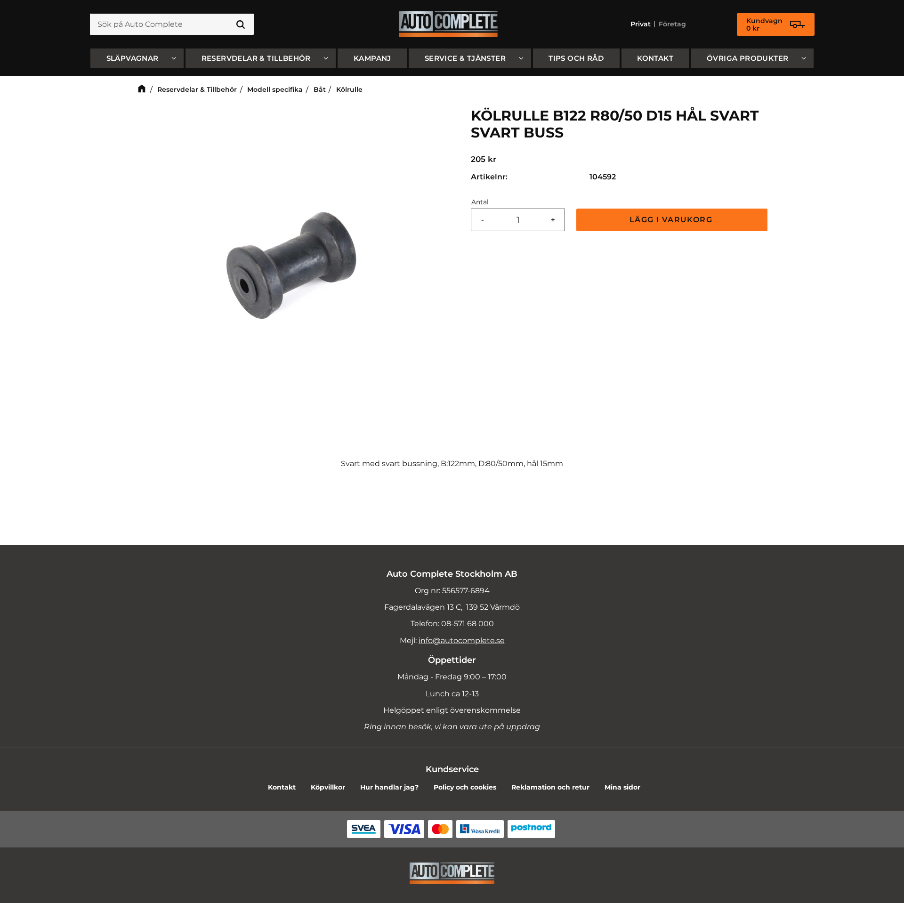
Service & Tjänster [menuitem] (465, 58)
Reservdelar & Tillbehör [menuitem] (256, 58)
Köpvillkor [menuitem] (328, 787)
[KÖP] (671, 220)
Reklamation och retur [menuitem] (550, 787)
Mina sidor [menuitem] (622, 787)
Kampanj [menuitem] (372, 58)
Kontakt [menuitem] (655, 58)
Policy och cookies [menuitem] (465, 787)
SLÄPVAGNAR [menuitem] (132, 58)
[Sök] (240, 24)
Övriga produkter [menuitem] (747, 58)
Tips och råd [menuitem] (576, 58)
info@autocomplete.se (462, 640)
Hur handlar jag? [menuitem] (389, 787)
